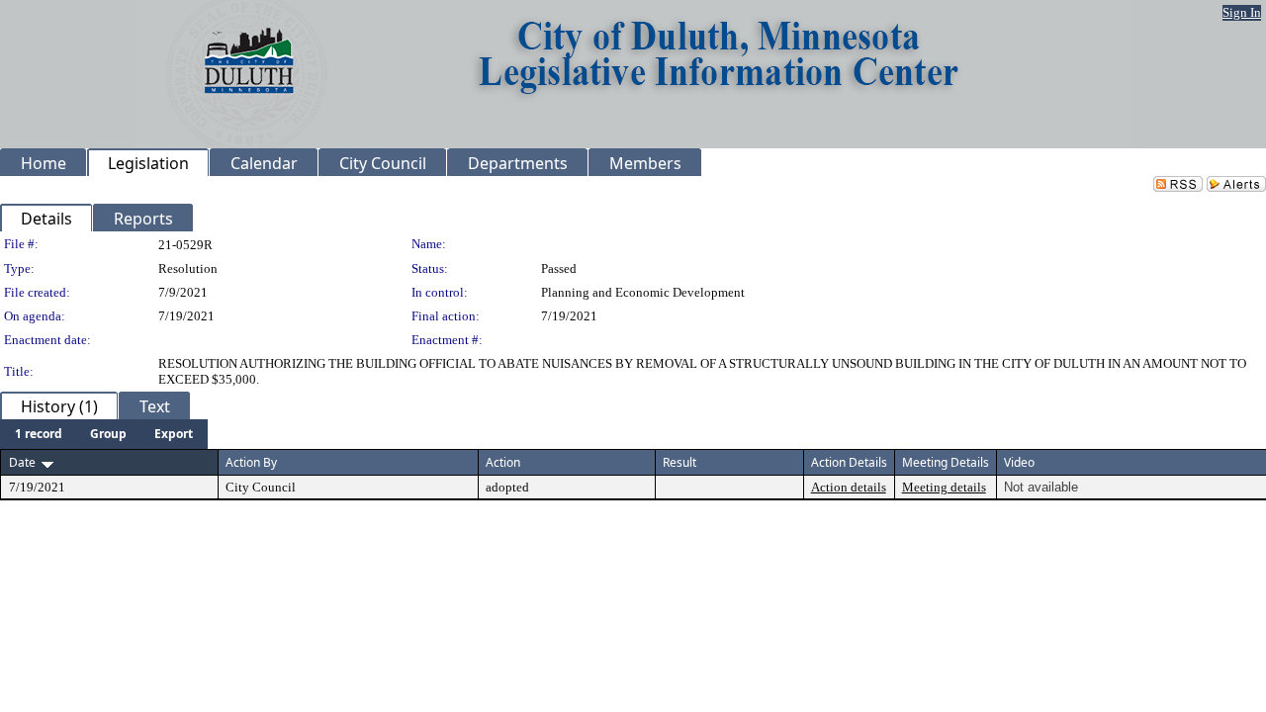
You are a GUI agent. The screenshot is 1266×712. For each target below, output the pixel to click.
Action (503, 462)
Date (22, 462)
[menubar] (104, 434)
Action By (251, 462)
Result (679, 462)
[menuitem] (38, 434)
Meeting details (944, 487)
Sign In (1241, 12)
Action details (848, 487)
